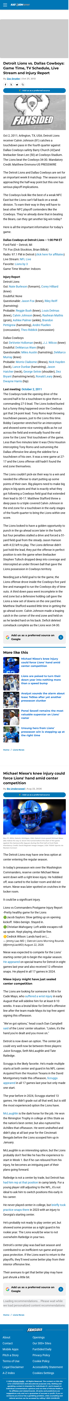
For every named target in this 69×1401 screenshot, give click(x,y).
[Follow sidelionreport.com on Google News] (60, 637)
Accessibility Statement (48, 1367)
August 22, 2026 (34, 945)
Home (6, 750)
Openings (39, 1337)
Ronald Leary (44, 376)
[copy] (23, 84)
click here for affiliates (50, 254)
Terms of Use (11, 1361)
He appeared (11, 962)
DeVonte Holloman (21, 342)
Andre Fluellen (41, 325)
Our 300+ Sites (42, 1343)
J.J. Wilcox (50, 342)
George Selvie (32, 371)
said (6, 1028)
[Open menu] (5, 5)
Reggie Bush (24, 310)
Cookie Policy (41, 1361)
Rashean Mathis (52, 315)
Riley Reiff (51, 301)
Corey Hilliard (49, 286)
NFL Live (25, 259)
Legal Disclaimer (13, 1367)
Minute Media (18, 1381)
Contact (8, 1343)
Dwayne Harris (12, 381)
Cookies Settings (43, 1373)
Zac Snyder (13, 78)
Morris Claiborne (26, 362)
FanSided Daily (42, 1349)
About (6, 1337)
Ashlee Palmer (22, 320)
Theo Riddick (29, 330)
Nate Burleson (18, 286)
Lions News (18, 750)
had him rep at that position (20, 1182)
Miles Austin (29, 352)
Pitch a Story (11, 1355)
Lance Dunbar (21, 366)
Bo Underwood (16, 788)
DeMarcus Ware (25, 347)
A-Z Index (9, 1373)
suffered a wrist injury (38, 996)
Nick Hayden (57, 362)
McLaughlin (10, 1113)
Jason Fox (27, 301)
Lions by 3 (21, 264)
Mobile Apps (10, 1349)
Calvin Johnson (22, 315)
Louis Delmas (50, 310)
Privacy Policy (41, 1355)
